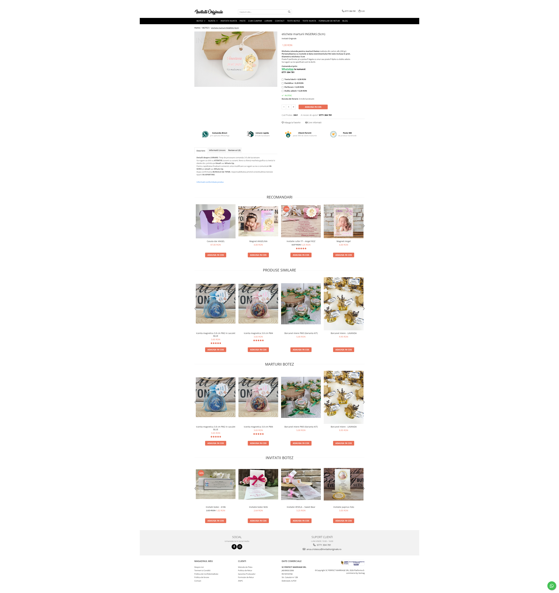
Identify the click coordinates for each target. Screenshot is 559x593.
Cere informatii (314, 122)
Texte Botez (293, 20)
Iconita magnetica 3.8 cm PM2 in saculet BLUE (215, 334)
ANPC (240, 580)
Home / (198, 27)
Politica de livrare (201, 577)
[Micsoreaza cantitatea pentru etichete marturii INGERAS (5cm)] (284, 107)
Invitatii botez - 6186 (216, 507)
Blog (345, 20)
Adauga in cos (313, 106)
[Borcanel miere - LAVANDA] (343, 303)
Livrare (268, 20)
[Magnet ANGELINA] (258, 221)
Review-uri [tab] (234, 150)
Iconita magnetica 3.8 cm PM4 (258, 333)
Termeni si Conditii (202, 570)
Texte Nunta (309, 20)
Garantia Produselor (246, 574)
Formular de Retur (329, 20)
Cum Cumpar (255, 20)
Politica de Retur (245, 570)
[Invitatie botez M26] (258, 484)
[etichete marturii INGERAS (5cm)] (235, 59)
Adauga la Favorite (292, 122)
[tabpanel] (235, 59)
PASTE (243, 20)
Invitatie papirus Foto (343, 507)
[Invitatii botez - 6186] (216, 484)
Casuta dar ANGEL (216, 241)
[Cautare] (289, 11)
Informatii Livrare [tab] (217, 150)
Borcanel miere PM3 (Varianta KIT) (301, 333)
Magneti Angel (344, 241)
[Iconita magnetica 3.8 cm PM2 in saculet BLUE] (216, 304)
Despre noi (199, 567)
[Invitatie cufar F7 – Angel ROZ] (301, 221)
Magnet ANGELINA (258, 241)
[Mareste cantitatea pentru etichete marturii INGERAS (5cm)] (293, 107)
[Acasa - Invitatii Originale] (208, 12)
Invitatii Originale (289, 38)
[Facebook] (234, 546)
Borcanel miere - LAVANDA (344, 333)
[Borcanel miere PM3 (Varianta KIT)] (301, 303)
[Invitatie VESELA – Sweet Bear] (301, 484)
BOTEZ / (206, 27)
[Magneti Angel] (343, 221)
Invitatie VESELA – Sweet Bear (301, 507)
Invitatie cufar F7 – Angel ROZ (301, 241)
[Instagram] (239, 546)
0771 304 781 (323, 544)
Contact (279, 20)
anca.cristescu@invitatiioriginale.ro (323, 549)
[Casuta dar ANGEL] (216, 221)
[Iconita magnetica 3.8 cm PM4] (258, 304)
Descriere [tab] (201, 150)
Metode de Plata (245, 567)
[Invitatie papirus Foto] (343, 484)
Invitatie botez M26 (258, 507)
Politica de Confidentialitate (206, 574)
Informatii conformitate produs (210, 182)
